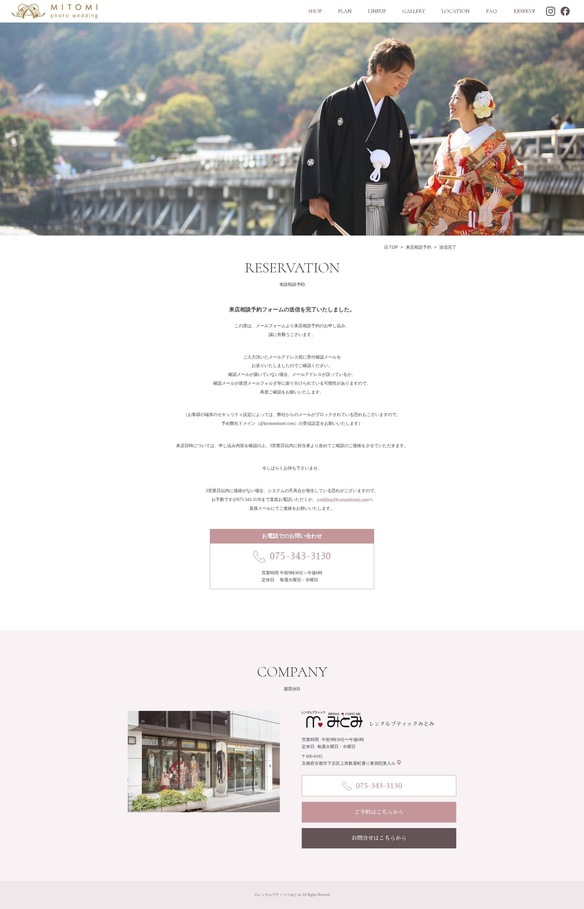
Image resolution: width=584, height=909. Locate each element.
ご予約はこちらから (379, 812)
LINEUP (377, 11)
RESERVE (524, 11)
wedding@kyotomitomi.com (343, 499)
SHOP (315, 11)
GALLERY (413, 11)
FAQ (491, 11)
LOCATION (456, 11)
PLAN (345, 11)
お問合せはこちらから (379, 838)
